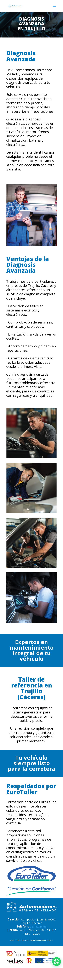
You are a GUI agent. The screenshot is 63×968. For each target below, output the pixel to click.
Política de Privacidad (29, 940)
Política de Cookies (45, 940)
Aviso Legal (14, 940)
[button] (56, 961)
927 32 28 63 (38, 926)
